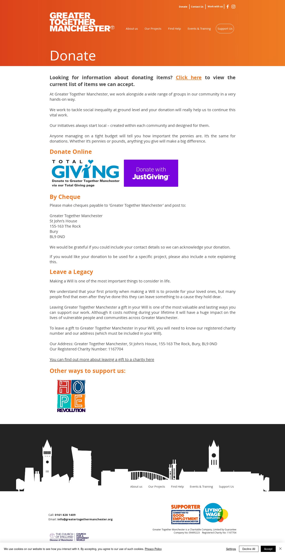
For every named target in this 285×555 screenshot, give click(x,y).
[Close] (280, 549)
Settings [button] (231, 549)
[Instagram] (233, 6)
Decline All (248, 549)
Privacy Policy (153, 549)
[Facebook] (227, 6)
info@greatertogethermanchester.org (84, 519)
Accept (268, 549)
